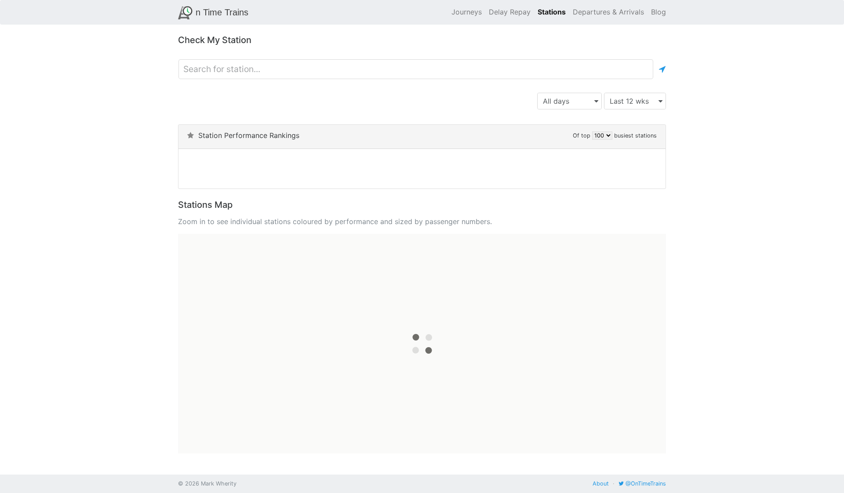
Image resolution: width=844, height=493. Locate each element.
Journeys (466, 11)
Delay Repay (510, 11)
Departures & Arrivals (608, 11)
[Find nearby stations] (662, 69)
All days (556, 101)
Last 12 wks (629, 101)
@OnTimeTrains (645, 483)
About (601, 483)
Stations (552, 11)
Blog (658, 11)
